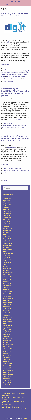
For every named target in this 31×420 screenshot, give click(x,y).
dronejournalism (16, 72)
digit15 (22, 71)
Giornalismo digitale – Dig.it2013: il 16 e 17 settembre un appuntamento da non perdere (15, 92)
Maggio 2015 (7, 262)
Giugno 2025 (7, 203)
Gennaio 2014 (7, 294)
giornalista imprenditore (16, 74)
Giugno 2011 (7, 355)
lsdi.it (8, 127)
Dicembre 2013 (7, 296)
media (12, 127)
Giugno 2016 (7, 237)
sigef (23, 78)
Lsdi (28, 170)
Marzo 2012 (6, 336)
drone (9, 72)
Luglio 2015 (6, 258)
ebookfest (23, 170)
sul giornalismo (7, 69)
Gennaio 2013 (7, 319)
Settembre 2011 (8, 349)
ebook (18, 170)
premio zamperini (16, 78)
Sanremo (3, 172)
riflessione (22, 127)
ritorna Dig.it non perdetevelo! (15, 13)
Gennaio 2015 (7, 268)
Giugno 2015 (7, 260)
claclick (15, 1)
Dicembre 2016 (7, 232)
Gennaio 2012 (7, 340)
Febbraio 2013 (7, 317)
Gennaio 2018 (7, 218)
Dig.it (7, 42)
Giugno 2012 (7, 330)
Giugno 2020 (7, 205)
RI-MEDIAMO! (6, 405)
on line (17, 127)
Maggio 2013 (7, 311)
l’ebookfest (11, 147)
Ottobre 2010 (7, 372)
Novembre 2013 (8, 298)
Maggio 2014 (7, 285)
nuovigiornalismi (6, 78)
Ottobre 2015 (7, 251)
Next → (6, 181)
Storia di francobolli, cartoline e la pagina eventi (13, 394)
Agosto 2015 (7, 256)
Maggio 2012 (7, 332)
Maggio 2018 (7, 213)
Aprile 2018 (6, 215)
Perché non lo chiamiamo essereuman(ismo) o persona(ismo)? (14, 408)
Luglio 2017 (6, 222)
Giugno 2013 (7, 309)
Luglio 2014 (6, 281)
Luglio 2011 (6, 353)
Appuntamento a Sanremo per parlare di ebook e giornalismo (15, 137)
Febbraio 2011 (7, 364)
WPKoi (25, 418)
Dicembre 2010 (7, 368)
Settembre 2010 (8, 374)
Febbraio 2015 (7, 266)
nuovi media (21, 76)
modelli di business (11, 76)
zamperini (4, 80)
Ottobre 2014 (7, 275)
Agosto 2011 (7, 351)
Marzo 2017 (6, 226)
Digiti (8, 125)
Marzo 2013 (6, 315)
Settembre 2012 (8, 325)
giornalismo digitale (21, 125)
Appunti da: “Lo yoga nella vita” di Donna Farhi (13, 402)
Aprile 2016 (6, 241)
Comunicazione (7, 123)
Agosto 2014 (7, 279)
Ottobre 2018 (7, 209)
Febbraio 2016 (7, 243)
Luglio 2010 (6, 378)
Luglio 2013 (6, 306)
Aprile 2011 (6, 359)
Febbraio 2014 (7, 292)
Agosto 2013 (7, 304)
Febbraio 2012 (7, 338)
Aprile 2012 (6, 334)
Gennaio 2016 (7, 245)
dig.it (18, 71)
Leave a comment (8, 81)
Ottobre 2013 (7, 300)
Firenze (12, 125)
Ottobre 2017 (7, 220)
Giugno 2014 (7, 283)
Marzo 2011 (6, 362)
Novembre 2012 (8, 321)
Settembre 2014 (8, 277)
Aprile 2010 (6, 385)
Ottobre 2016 (7, 234)
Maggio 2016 (7, 239)
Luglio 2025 (6, 201)
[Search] (26, 4)
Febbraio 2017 (7, 228)
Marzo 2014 (6, 290)
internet (3, 127)
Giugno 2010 (7, 381)
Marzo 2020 (6, 207)
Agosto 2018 (7, 211)
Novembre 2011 (8, 345)
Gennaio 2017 (7, 230)
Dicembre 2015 (7, 247)
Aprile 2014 (6, 287)
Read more (5, 65)
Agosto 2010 (7, 376)
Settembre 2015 (8, 254)
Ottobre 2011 (7, 347)
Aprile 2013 (6, 313)
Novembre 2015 (8, 249)
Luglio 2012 (6, 328)
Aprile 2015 (6, 264)
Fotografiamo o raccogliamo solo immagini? (13, 398)
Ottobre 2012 (7, 323)
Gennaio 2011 (7, 366)
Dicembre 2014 (7, 270)
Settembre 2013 (8, 302)
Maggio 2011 (7, 357)
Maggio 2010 (7, 383)
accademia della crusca (9, 71)
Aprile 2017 (6, 224)
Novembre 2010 (8, 370)
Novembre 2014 (8, 273)
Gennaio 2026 (7, 198)
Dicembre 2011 (7, 342)
